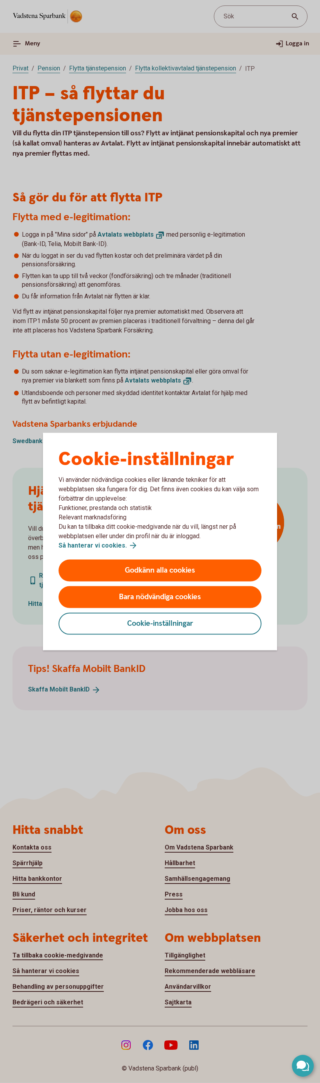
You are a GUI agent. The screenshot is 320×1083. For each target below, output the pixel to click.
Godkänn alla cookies (160, 570)
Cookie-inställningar (160, 624)
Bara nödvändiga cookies (160, 597)
